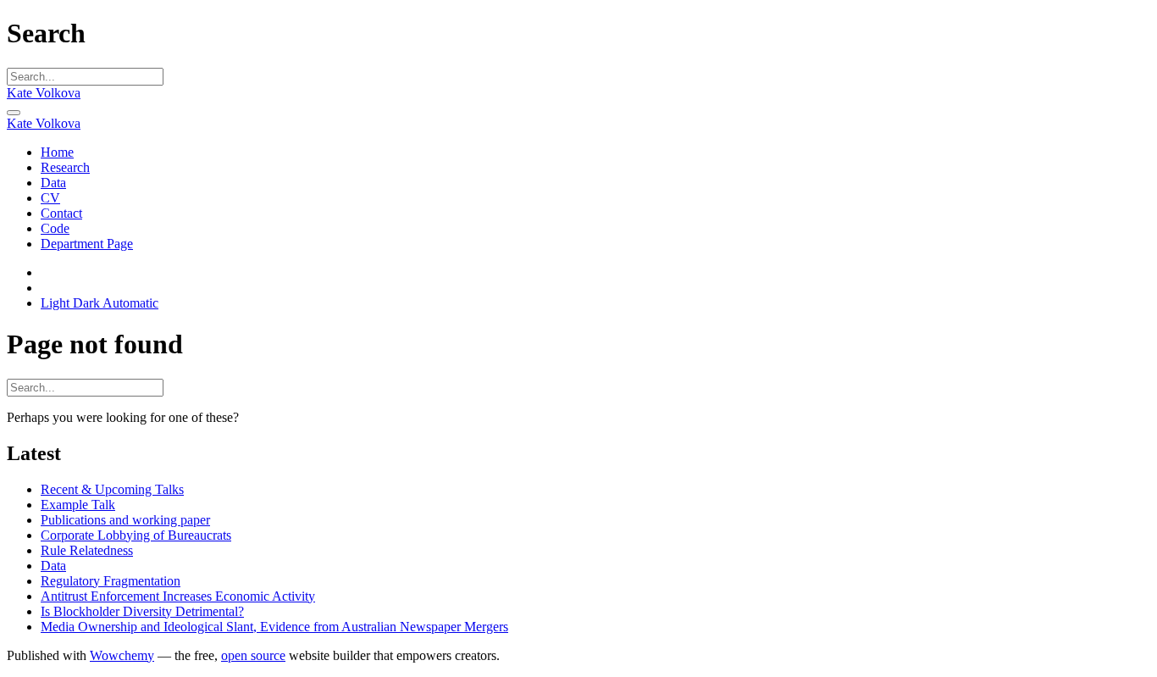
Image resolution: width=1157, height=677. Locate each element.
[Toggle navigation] (13, 112)
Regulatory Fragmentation (110, 581)
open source (253, 655)
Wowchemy (122, 655)
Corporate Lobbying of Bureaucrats (136, 535)
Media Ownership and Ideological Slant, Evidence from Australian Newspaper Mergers (274, 626)
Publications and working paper (125, 520)
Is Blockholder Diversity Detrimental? (142, 611)
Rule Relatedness (87, 550)
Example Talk (78, 504)
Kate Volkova (43, 93)
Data (53, 565)
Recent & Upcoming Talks (112, 489)
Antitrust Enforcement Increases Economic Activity (178, 596)
